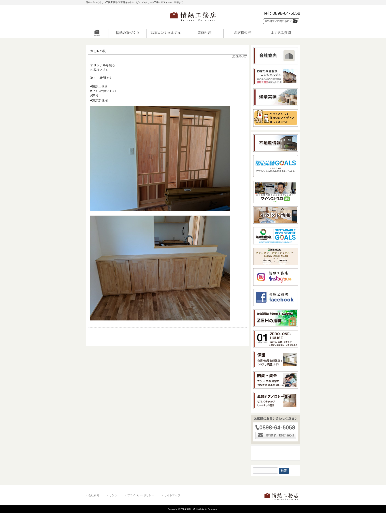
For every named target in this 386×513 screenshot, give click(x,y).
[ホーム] (105, 33)
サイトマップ (172, 495)
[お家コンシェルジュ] (166, 33)
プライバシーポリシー (140, 495)
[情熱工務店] (193, 23)
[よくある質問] (281, 33)
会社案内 (93, 495)
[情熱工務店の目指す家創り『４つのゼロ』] (127, 33)
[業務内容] (204, 33)
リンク (113, 495)
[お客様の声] (242, 33)
